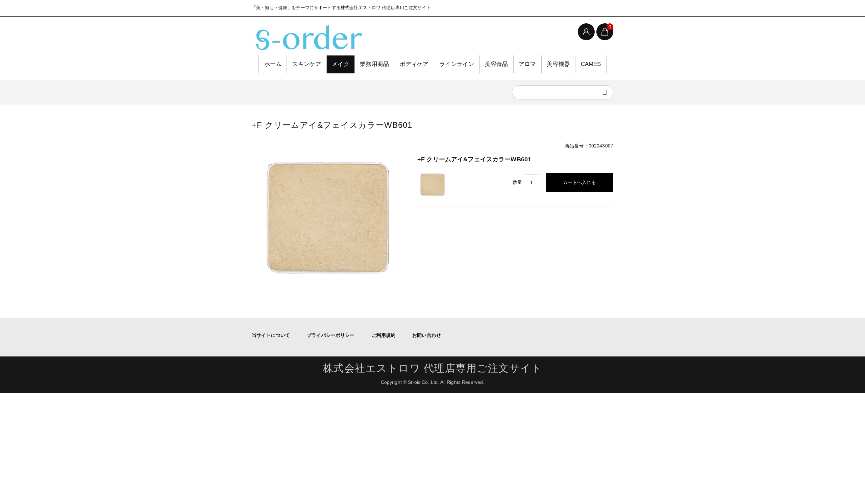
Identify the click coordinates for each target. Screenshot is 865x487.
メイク (340, 64)
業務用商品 (374, 64)
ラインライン (456, 64)
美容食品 (496, 64)
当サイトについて (271, 335)
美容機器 (558, 64)
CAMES (591, 64)
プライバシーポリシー (330, 335)
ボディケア (414, 64)
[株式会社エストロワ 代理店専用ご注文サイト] (307, 37)
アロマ (527, 64)
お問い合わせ (426, 335)
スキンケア (306, 64)
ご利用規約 (384, 335)
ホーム (273, 64)
